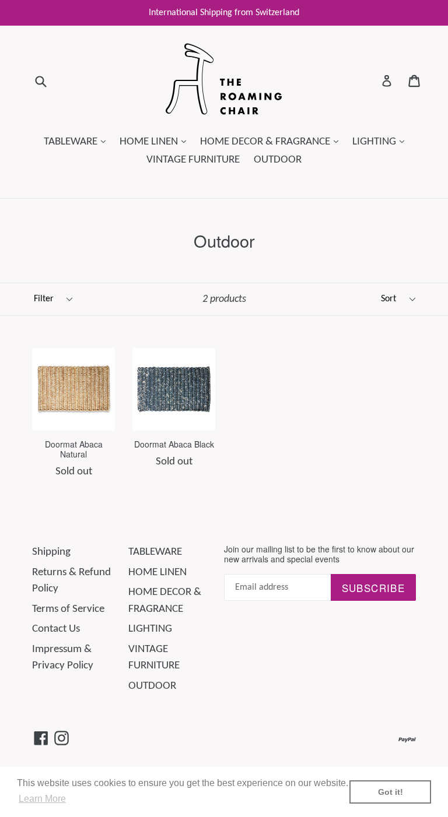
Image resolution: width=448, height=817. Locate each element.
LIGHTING (381, 141)
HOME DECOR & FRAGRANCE (272, 141)
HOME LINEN (156, 141)
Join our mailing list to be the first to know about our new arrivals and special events (319, 554)
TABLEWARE (77, 141)
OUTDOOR (278, 159)
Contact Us (56, 629)
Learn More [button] (42, 799)
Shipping (51, 552)
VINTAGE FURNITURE (193, 159)
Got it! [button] (390, 792)
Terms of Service (68, 609)
